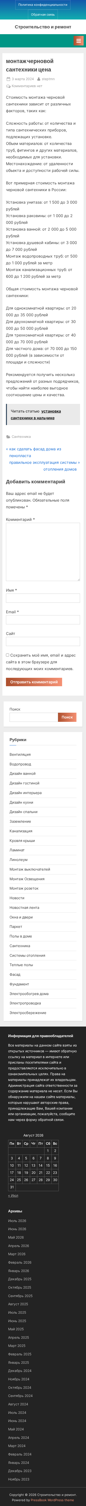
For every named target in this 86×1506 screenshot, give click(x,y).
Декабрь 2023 (20, 1471)
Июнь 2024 (17, 1421)
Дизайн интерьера (26, 792)
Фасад (15, 974)
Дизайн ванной (23, 773)
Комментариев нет (27, 86)
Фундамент (19, 984)
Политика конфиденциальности (42, 4)
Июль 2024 (17, 1413)
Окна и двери (21, 917)
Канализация (21, 831)
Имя (11, 590)
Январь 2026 (18, 1271)
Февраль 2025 (20, 1354)
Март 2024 (17, 1446)
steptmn (48, 79)
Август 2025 (18, 1304)
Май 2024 (16, 1429)
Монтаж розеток (24, 888)
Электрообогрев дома (29, 993)
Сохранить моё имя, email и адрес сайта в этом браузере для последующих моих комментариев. (41, 662)
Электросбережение (28, 1012)
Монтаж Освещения (27, 879)
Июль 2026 (17, 1221)
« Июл (13, 1195)
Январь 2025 (18, 1362)
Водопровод (20, 764)
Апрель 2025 (18, 1337)
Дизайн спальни (24, 811)
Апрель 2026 (18, 1246)
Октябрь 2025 (19, 1287)
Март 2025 (17, 1346)
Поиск (15, 709)
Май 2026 (16, 1237)
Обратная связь (43, 14)
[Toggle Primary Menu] (79, 40)
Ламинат (17, 850)
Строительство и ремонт (43, 26)
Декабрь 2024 (20, 1371)
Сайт (10, 633)
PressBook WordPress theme (52, 1500)
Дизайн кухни (21, 802)
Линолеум (18, 859)
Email (12, 611)
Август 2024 (18, 1404)
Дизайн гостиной (24, 783)
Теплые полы (21, 965)
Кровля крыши (22, 840)
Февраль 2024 (20, 1454)
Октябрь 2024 (19, 1388)
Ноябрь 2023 (18, 1479)
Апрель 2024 (18, 1438)
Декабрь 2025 (20, 1279)
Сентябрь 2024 (20, 1396)
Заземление (20, 821)
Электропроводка (25, 1003)
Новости (17, 898)
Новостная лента (24, 907)
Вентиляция (20, 754)
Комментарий (20, 519)
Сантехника (21, 437)
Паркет (16, 926)
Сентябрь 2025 (20, 1296)
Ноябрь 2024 (18, 1379)
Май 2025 (16, 1329)
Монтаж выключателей (30, 869)
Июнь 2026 (17, 1229)
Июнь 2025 (17, 1321)
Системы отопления (27, 955)
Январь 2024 (18, 1463)
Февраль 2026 (20, 1262)
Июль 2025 (17, 1312)
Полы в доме (21, 936)
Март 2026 (17, 1254)
